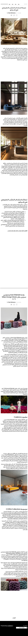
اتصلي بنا (25, 625)
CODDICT (10, 625)
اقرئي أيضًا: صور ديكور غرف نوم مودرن (17, 230)
